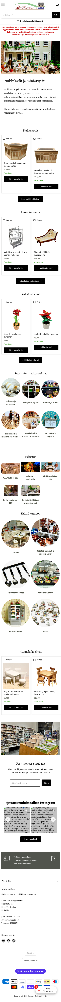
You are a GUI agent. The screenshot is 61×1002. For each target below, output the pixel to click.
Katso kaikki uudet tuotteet (30, 281)
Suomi (29, 953)
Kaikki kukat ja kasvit (30, 360)
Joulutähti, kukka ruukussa (46, 334)
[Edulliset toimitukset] (27, 860)
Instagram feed (30, 839)
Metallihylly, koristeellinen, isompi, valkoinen (15, 253)
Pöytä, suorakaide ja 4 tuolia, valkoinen (13, 693)
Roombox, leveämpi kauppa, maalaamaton (44, 172)
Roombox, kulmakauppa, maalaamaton (15, 164)
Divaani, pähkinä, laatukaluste (42, 253)
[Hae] (56, 15)
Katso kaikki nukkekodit (30, 199)
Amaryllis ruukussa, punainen (12, 336)
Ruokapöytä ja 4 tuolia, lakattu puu (44, 693)
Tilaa (46, 782)
